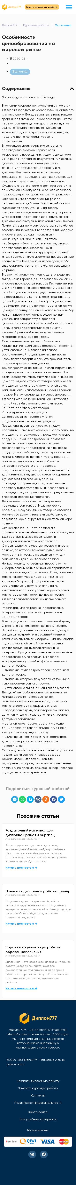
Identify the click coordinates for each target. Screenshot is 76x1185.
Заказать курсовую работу (38, 1088)
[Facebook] (44, 1154)
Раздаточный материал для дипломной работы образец (30, 832)
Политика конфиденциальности (38, 1102)
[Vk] (32, 1154)
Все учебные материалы (38, 1119)
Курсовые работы (36, 25)
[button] (69, 7)
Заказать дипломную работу (38, 1081)
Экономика (63, 25)
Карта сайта (38, 1112)
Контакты (38, 1095)
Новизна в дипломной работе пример (37, 891)
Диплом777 (9, 25)
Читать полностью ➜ (21, 867)
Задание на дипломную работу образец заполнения (32, 949)
